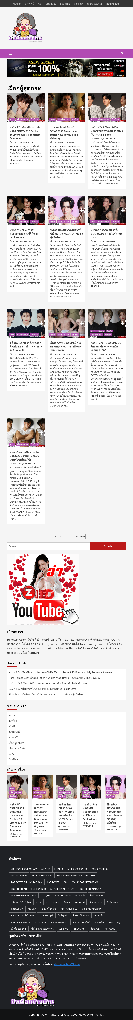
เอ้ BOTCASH (79, 928)
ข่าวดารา (79, 3)
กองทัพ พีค (80, 895)
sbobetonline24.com (67, 964)
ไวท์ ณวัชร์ (109, 928)
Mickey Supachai (42, 875)
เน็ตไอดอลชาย (18, 928)
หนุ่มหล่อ (98, 915)
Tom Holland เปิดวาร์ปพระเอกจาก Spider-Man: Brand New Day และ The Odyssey (54, 677)
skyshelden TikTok (62, 888)
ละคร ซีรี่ (29, 3)
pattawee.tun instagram (26, 882)
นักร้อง (101, 331)
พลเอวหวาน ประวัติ (91, 908)
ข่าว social (65, 3)
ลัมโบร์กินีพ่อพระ (81, 915)
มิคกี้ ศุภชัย (63, 915)
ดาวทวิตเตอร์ (52, 902)
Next (82, 536)
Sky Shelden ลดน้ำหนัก (23, 895)
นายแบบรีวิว (17, 908)
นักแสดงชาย (95, 902)
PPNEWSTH (28, 142)
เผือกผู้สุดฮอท (112, 3)
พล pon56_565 (69, 908)
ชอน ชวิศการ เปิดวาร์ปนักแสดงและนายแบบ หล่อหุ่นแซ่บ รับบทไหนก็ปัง (24, 456)
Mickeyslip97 (19, 875)
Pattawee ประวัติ (57, 882)
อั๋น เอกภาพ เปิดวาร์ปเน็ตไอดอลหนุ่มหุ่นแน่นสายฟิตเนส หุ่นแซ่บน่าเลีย (65, 346)
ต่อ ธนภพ (80, 902)
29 (77, 536)
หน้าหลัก (17, 3)
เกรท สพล (100, 922)
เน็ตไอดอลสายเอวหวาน (42, 928)
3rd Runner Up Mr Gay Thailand (30, 868)
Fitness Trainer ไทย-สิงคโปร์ (70, 868)
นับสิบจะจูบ (112, 902)
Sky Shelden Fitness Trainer (28, 888)
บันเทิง (109, 331)
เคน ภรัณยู (114, 922)
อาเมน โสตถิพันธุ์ (81, 922)
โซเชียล (34, 119)
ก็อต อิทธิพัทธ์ (96, 895)
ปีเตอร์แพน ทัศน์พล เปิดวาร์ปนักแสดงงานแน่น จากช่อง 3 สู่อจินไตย (66, 233)
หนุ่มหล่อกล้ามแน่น (20, 922)
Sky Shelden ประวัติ (90, 888)
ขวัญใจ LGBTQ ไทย (21, 902)
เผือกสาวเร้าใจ (94, 3)
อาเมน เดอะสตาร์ (59, 922)
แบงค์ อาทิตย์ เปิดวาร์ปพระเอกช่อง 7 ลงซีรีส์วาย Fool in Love (24, 233)
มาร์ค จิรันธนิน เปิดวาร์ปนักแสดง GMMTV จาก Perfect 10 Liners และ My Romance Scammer (61, 672)
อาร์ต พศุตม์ (40, 922)
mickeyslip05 (100, 868)
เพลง (40, 3)
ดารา (12, 119)
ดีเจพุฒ (67, 902)
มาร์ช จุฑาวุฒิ (46, 915)
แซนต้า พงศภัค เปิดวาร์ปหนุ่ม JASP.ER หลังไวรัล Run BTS (106, 233)
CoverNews (78, 1014)
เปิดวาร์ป (63, 928)
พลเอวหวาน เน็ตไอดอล (22, 915)
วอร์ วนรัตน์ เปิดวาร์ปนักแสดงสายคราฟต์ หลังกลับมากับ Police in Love (107, 131)
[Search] (122, 53)
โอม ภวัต (95, 928)
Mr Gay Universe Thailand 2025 (76, 875)
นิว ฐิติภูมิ (32, 908)
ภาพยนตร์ (51, 3)
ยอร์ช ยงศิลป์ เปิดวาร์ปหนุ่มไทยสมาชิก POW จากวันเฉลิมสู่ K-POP (106, 346)
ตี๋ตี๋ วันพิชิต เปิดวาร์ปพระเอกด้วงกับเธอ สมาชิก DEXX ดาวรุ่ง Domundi (26, 346)
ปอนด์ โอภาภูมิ (49, 908)
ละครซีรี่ (13, 737)
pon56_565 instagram (84, 882)
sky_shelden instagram (56, 895)
